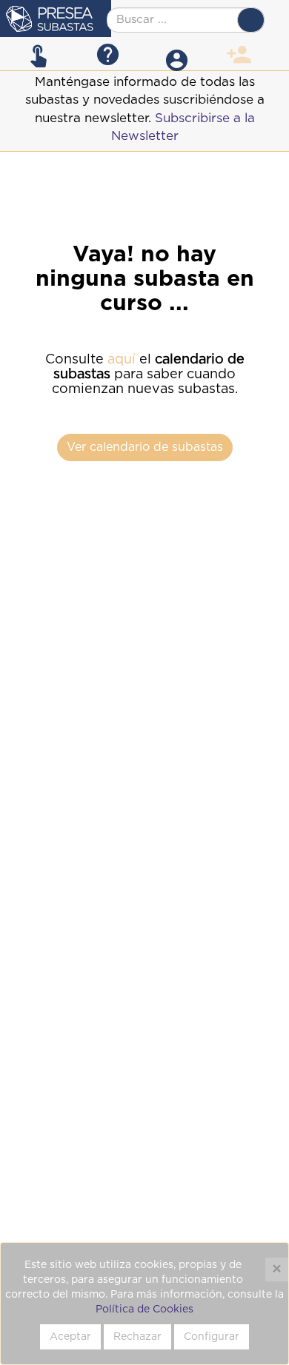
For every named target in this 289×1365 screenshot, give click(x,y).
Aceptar (70, 1337)
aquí (121, 359)
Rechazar (137, 1337)
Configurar (211, 1337)
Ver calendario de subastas (145, 447)
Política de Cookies (144, 1309)
